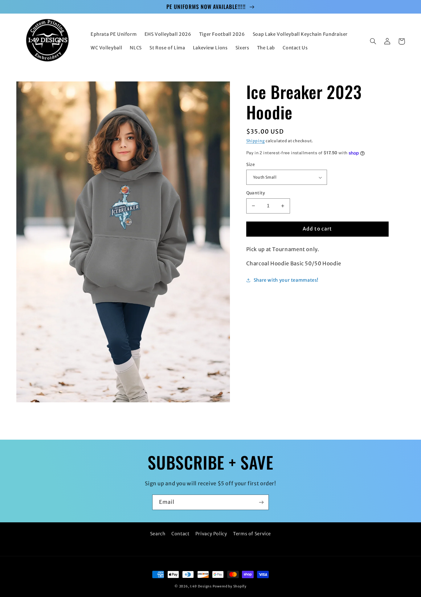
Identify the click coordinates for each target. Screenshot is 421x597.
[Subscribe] (261, 502)
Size (250, 164)
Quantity (255, 193)
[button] (373, 41)
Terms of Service (252, 534)
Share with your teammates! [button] (286, 280)
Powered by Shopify (230, 586)
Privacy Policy (211, 534)
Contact (180, 534)
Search (158, 534)
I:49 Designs (201, 586)
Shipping (255, 141)
